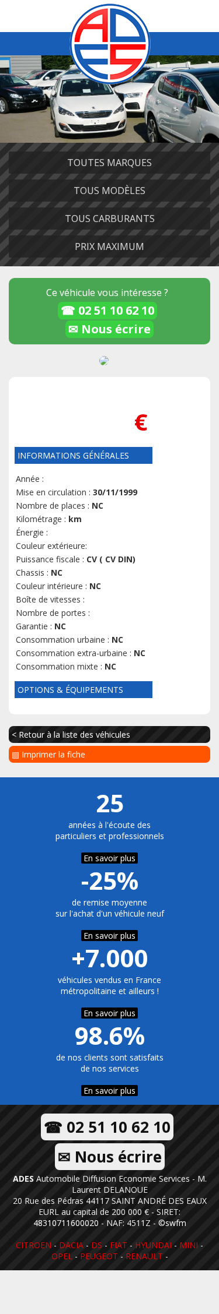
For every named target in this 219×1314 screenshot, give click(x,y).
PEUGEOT (99, 1256)
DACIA (71, 1244)
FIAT (118, 1244)
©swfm (172, 1222)
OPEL (61, 1256)
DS (96, 1244)
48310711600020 (66, 1222)
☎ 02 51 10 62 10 (107, 310)
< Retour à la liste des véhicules (71, 734)
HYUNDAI (153, 1244)
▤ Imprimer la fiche (48, 754)
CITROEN (33, 1244)
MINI (188, 1244)
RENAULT (144, 1256)
